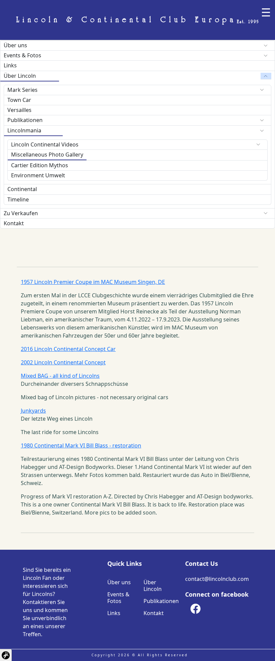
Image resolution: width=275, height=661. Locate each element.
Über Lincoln (20, 75)
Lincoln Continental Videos (44, 144)
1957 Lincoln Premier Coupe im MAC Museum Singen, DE (93, 282)
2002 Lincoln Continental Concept (63, 362)
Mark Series (22, 90)
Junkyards (33, 410)
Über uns (15, 45)
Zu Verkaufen (21, 213)
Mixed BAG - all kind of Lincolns (60, 375)
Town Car (19, 100)
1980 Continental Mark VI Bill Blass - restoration (81, 445)
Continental (22, 189)
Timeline (18, 199)
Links (10, 65)
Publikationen (25, 120)
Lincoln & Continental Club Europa (137, 20)
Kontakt (14, 223)
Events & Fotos (22, 55)
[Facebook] (195, 609)
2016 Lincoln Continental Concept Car (68, 349)
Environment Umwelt (38, 175)
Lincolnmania (24, 130)
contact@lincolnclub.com (217, 579)
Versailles (19, 110)
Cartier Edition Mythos (39, 165)
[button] (6, 655)
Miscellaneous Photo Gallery (47, 154)
